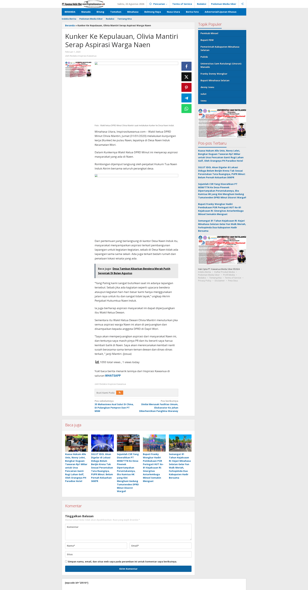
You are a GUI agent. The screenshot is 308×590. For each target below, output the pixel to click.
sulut (203, 93)
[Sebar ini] (186, 66)
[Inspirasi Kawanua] (83, 3)
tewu (203, 100)
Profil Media (229, 274)
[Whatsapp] (186, 108)
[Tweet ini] (186, 76)
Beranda (70, 25)
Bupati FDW (207, 40)
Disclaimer (220, 280)
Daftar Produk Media (224, 271)
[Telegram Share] (186, 97)
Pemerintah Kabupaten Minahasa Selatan (220, 48)
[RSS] (119, 393)
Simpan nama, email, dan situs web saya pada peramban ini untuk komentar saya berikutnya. (122, 561)
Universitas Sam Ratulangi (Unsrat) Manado (221, 65)
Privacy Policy (204, 280)
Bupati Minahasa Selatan (215, 80)
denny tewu (207, 87)
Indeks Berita (204, 271)
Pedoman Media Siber (209, 274)
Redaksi (202, 277)
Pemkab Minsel (209, 33)
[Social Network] (242, 4)
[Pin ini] (186, 87)
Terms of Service (233, 277)
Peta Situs (233, 280)
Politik (204, 56)
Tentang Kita (215, 277)
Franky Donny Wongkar (214, 73)
